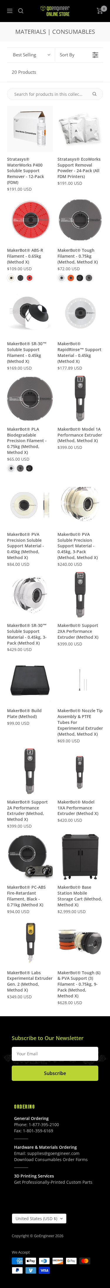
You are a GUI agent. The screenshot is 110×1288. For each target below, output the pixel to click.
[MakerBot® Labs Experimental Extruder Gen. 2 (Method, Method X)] (30, 942)
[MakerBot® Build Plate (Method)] (30, 680)
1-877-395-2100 (44, 1124)
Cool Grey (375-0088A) (20, 468)
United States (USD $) (36, 1218)
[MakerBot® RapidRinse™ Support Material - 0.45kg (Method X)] (80, 313)
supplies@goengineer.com (53, 1153)
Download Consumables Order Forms (51, 1159)
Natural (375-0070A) (11, 278)
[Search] (20, 11)
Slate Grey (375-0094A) (89, 278)
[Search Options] (97, 94)
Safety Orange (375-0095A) (71, 278)
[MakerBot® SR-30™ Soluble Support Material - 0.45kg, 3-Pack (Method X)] (30, 595)
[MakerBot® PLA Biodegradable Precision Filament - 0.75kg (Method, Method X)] (30, 399)
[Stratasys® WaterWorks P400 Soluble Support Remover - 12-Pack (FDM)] (30, 129)
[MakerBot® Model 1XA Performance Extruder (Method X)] (80, 771)
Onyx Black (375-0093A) (80, 278)
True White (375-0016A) (11, 468)
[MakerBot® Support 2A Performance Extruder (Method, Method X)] (30, 771)
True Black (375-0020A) (29, 468)
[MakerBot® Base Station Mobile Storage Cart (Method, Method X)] (80, 857)
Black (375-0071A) (20, 278)
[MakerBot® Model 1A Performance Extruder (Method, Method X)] (80, 399)
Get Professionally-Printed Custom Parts (53, 1182)
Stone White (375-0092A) (61, 278)
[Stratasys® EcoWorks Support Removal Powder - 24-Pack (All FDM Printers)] (80, 129)
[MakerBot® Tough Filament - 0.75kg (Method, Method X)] (80, 220)
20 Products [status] (24, 72)
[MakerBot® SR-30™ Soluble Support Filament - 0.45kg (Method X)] (30, 313)
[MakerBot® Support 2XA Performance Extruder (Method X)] (80, 595)
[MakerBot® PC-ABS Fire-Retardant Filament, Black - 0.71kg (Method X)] (30, 857)
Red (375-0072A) (29, 278)
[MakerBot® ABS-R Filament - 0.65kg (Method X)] (30, 220)
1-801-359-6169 (38, 1130)
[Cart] (100, 11)
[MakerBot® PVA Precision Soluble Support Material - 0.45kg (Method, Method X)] (30, 504)
